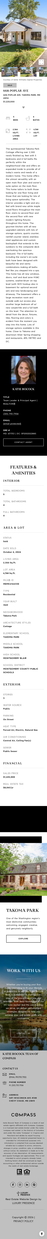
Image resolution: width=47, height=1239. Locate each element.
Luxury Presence (23, 1203)
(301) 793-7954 (11, 414)
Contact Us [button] (23, 1033)
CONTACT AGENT (23, 442)
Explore (23, 939)
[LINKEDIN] (27, 1184)
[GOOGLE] (34, 1184)
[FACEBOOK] (13, 1184)
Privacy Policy (23, 1221)
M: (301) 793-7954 (16, 1085)
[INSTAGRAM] (20, 1184)
